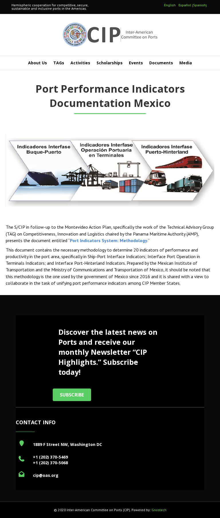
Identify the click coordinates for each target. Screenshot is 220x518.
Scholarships (110, 62)
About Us (37, 62)
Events (136, 62)
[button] (72, 394)
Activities (80, 62)
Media (185, 62)
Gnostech (159, 510)
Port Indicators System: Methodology (108, 240)
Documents (161, 62)
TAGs (58, 62)
